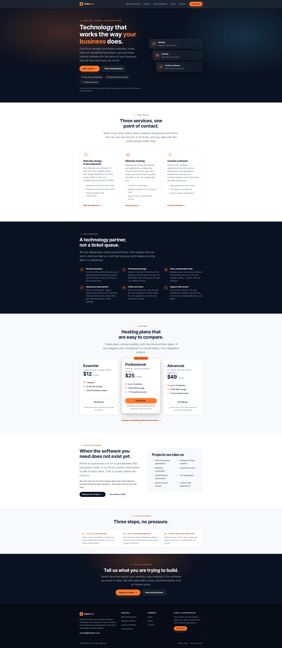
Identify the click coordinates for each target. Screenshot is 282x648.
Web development (91, 205)
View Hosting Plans (113, 68)
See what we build (117, 494)
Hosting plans (131, 205)
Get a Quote (196, 4)
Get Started (104, 402)
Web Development (133, 4)
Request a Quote (126, 592)
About (173, 4)
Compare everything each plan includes (139, 420)
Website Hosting (128, 621)
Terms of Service (196, 643)
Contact (182, 4)
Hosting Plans (127, 629)
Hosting (147, 4)
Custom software (175, 205)
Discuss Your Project (91, 494)
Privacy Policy (183, 643)
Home (150, 617)
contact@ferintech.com (90, 633)
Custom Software (160, 4)
